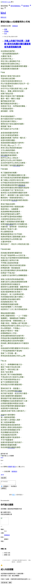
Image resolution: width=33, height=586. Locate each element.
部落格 (6, 31)
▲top (2, 474)
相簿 (5, 29)
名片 (5, 33)
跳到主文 (3, 17)
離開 (10, 582)
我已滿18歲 (4, 582)
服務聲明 (19, 562)
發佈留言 (3, 488)
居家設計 (15, 26)
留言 (14, 466)
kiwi (3, 12)
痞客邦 (10, 466)
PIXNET (8, 560)
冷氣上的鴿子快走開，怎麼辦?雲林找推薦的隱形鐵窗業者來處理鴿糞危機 (17, 44)
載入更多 (3, 478)
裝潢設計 (14, 471)
